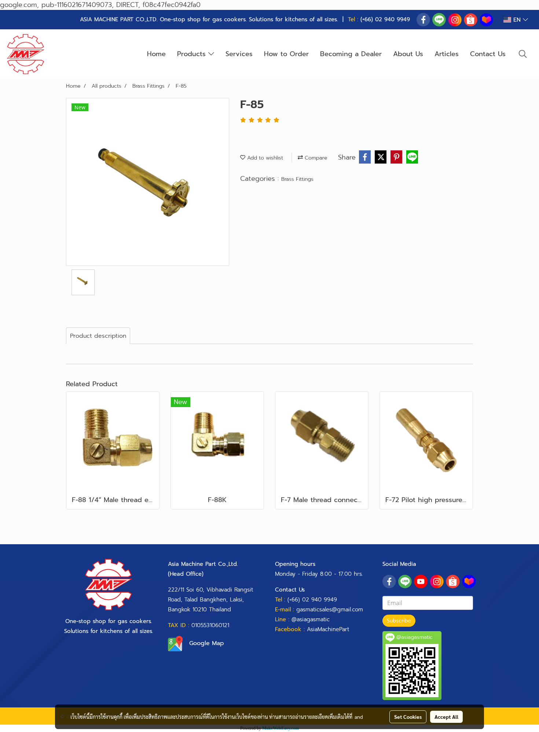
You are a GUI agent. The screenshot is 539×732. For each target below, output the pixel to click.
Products (192, 54)
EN (517, 19)
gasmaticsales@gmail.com (329, 609)
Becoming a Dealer (351, 54)
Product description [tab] (98, 336)
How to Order (286, 54)
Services (239, 54)
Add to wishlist (264, 158)
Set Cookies (408, 716)
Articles (446, 54)
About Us (408, 54)
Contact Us (488, 54)
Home (156, 54)
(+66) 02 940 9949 (385, 19)
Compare (315, 158)
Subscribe (399, 621)
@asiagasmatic (311, 619)
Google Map (206, 643)
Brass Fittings (297, 179)
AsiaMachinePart (328, 629)
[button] (523, 54)
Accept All (446, 716)
